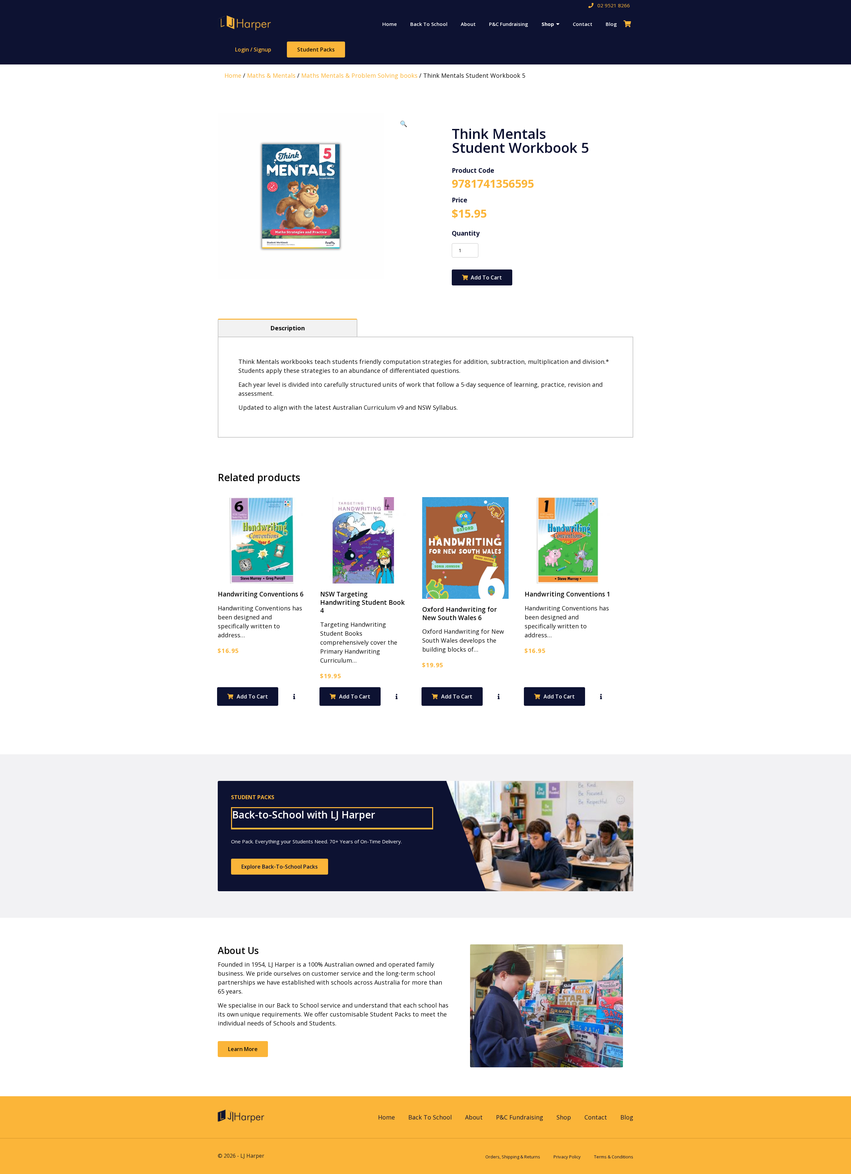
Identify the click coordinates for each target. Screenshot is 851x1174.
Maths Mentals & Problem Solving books (359, 75)
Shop (548, 24)
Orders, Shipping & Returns (512, 1157)
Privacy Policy (567, 1157)
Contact (582, 24)
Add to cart (486, 277)
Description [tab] (287, 328)
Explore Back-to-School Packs (279, 866)
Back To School (428, 24)
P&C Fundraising (508, 24)
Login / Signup (253, 49)
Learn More (243, 1049)
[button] (403, 123)
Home (389, 24)
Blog (611, 24)
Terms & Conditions (613, 1157)
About (468, 24)
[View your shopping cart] (628, 24)
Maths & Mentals (271, 75)
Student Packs (316, 49)
